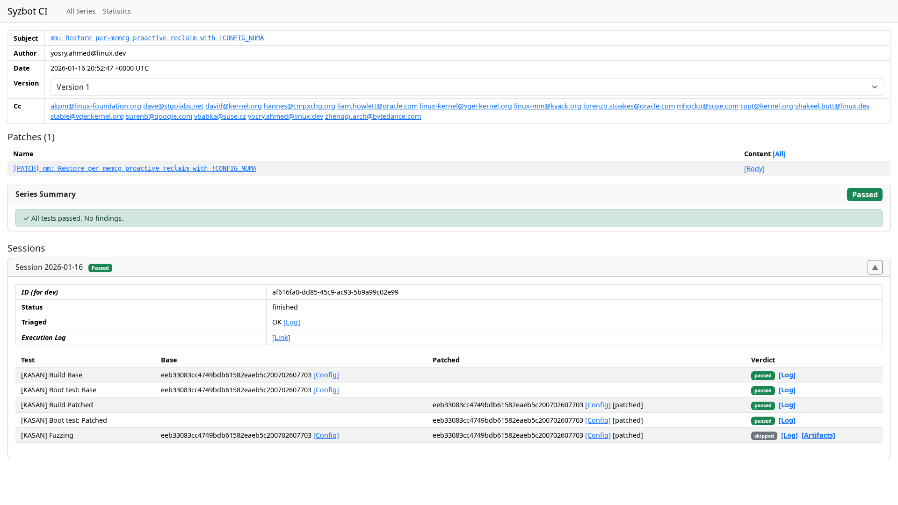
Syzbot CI (27, 11)
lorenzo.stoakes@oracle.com (629, 105)
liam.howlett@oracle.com (377, 105)
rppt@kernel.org (766, 105)
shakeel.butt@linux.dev (832, 105)
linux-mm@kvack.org (547, 105)
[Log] (291, 321)
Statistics (117, 11)
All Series (80, 11)
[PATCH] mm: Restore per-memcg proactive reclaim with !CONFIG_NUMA (134, 168)
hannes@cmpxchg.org (299, 105)
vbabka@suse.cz (220, 116)
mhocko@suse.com (708, 105)
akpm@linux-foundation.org (96, 105)
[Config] (326, 374)
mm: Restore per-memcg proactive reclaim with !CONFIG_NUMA (157, 38)
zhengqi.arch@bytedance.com (373, 116)
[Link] (281, 337)
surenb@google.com (159, 116)
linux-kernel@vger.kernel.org (466, 105)
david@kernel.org (233, 105)
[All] (779, 153)
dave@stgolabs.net (173, 105)
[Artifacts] (818, 435)
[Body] (754, 168)
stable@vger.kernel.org (87, 116)
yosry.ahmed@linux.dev (285, 116)
